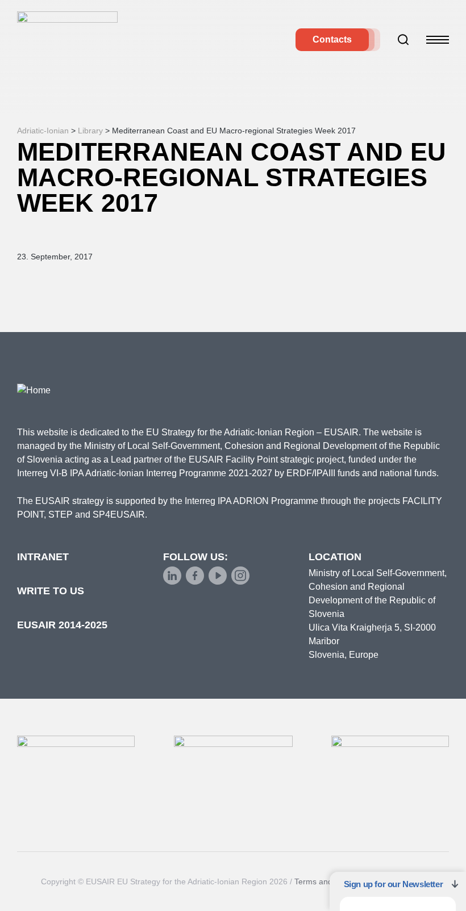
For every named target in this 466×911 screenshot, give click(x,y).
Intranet (43, 556)
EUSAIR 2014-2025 (62, 625)
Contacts (332, 39)
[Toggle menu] (437, 39)
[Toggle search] (403, 39)
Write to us (50, 591)
